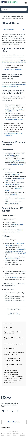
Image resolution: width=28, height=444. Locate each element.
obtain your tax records (12, 184)
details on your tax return (12, 259)
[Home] (9, 2)
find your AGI (13, 194)
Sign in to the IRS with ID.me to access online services (14, 61)
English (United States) (7, 427)
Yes (11, 313)
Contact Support (13, 422)
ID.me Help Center (6, 16)
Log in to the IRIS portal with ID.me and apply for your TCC (14, 353)
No (17, 313)
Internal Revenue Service (17, 18)
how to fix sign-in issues (12, 155)
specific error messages (12, 204)
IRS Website (13, 277)
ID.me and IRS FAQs (9, 348)
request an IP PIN (14, 175)
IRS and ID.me (8, 327)
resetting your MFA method (16, 161)
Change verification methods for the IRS (13, 365)
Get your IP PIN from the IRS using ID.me (13, 339)
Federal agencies (6, 18)
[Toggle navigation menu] (26, 3)
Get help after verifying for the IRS (13, 344)
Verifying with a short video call (14, 119)
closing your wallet (17, 224)
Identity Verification (17, 16)
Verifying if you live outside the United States (13, 134)
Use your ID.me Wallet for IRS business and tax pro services (14, 85)
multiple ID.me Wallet (17, 164)
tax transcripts (21, 249)
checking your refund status (14, 251)
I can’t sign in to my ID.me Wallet (13, 68)
